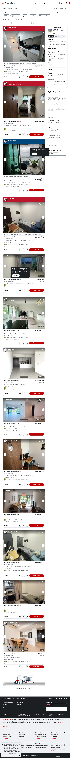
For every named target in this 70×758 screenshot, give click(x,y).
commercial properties (34, 724)
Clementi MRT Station (52, 145)
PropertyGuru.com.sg (7, 719)
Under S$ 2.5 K (51, 122)
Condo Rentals (54, 736)
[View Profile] (12, 28)
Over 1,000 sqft (58, 137)
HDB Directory (22, 734)
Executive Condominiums (18, 724)
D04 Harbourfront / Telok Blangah (58, 744)
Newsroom (19, 704)
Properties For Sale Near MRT (25, 745)
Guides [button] (50, 3)
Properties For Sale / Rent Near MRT (26, 742)
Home (4, 8)
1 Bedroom (54, 115)
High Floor (50, 152)
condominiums (59, 722)
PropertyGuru (6, 731)
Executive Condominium (53, 99)
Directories (21, 731)
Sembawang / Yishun (52, 130)
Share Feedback (20, 706)
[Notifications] (66, 3)
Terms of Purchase (34, 755)
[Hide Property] (40, 33)
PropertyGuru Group (8, 702)
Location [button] (57, 36)
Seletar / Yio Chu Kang (53, 129)
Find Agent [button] (43, 3)
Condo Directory (22, 732)
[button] (51, 46)
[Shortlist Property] (43, 33)
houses (25, 724)
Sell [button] (27, 3)
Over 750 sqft (51, 137)
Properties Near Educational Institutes (42, 742)
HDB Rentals (53, 734)
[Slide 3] (23, 173)
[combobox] (29, 11)
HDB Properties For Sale (40, 734)
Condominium (57, 98)
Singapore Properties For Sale (42, 732)
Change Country (50, 702)
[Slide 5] (26, 173)
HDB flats (11, 724)
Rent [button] (22, 3)
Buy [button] (17, 3)
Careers (4, 707)
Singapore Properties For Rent (58, 732)
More (55, 3)
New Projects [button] (34, 3)
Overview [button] (51, 36)
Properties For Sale (39, 731)
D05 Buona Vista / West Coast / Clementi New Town (58, 746)
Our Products (6, 706)
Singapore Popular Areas (57, 742)
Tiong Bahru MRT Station (53, 143)
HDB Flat (52, 98)
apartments (5, 724)
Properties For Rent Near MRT (25, 747)
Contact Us (20, 702)
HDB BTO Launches (7, 736)
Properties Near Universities (41, 745)
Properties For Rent (55, 731)
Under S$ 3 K (58, 122)
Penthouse (55, 152)
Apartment (63, 98)
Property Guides (6, 734)
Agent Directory (22, 736)
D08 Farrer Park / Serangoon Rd (58, 749)
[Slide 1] (20, 419)
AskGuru (5, 732)
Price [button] (63, 36)
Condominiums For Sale (40, 736)
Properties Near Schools (40, 747)
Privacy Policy (17, 748)
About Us (5, 704)
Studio (49, 115)
